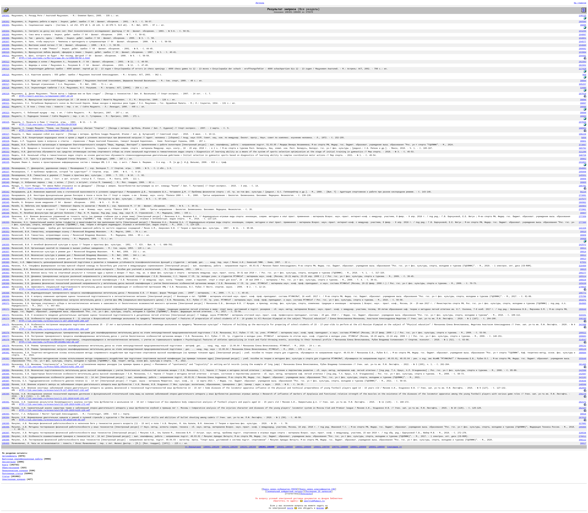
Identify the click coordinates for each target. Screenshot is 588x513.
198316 (5, 81)
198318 (5, 88)
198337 (5, 172)
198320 (5, 100)
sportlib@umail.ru (314, 501)
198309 (5, 49)
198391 (5, 402)
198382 (5, 358)
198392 (5, 408)
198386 (5, 377)
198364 (5, 276)
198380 (5, 349)
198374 (5, 319)
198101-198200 (230, 447)
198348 (5, 213)
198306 (5, 38)
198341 (5, 186)
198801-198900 (358, 447)
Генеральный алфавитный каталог (284, 491)
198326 (5, 128)
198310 (5, 52)
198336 (5, 168)
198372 (5, 309)
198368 (5, 293)
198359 (5, 259)
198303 (5, 25)
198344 (5, 199)
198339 (5, 179)
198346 (5, 206)
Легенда (260, 3)
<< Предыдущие (193, 447)
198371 (5, 303)
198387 (5, 381)
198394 (5, 417)
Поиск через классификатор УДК (317, 489)
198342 (5, 192)
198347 (5, 209)
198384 (5, 370)
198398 (5, 436)
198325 (5, 122)
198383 (5, 364)
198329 (5, 141)
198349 (5, 216)
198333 (5, 155)
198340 (5, 182)
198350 (5, 222)
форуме (320, 508)
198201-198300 (248, 447)
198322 (5, 107)
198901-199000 (377, 447)
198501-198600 (303, 447)
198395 (5, 423)
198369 (5, 296)
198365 (5, 280)
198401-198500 (285, 447)
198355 (5, 245)
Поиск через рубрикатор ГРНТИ (280, 489)
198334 (5, 159)
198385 (5, 374)
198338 (5, 175)
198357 (5, 252)
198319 (5, 94)
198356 (5, 248)
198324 (5, 116)
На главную (580, 3)
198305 (5, 35)
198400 (5, 443)
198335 (5, 162)
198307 (5, 42)
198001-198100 (211, 447)
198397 (5, 433)
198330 (5, 145)
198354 (5, 239)
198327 (5, 134)
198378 (5, 340)
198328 (5, 138)
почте (290, 508)
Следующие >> (394, 447)
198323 (5, 113)
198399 (5, 440)
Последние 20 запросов (318, 491)
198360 (5, 262)
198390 (5, 394)
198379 (5, 346)
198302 (5, 22)
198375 (5, 324)
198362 (5, 269)
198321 (5, 103)
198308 (5, 45)
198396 (5, 427)
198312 (5, 62)
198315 (5, 75)
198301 (5, 16)
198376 (5, 333)
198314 (5, 69)
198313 (5, 65)
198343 (5, 195)
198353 (5, 235)
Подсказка (306, 494)
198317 (5, 84)
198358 (5, 255)
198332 (5, 152)
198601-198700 (322, 447)
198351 (5, 228)
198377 (5, 336)
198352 (5, 232)
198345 (5, 202)
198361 (5, 266)
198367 (5, 287)
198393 (5, 414)
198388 (5, 384)
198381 (5, 353)
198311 (5, 56)
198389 (5, 388)
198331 (5, 148)
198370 (5, 300)
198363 (5, 273)
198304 (5, 31)
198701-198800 (340, 447)
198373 (5, 315)
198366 (5, 283)
